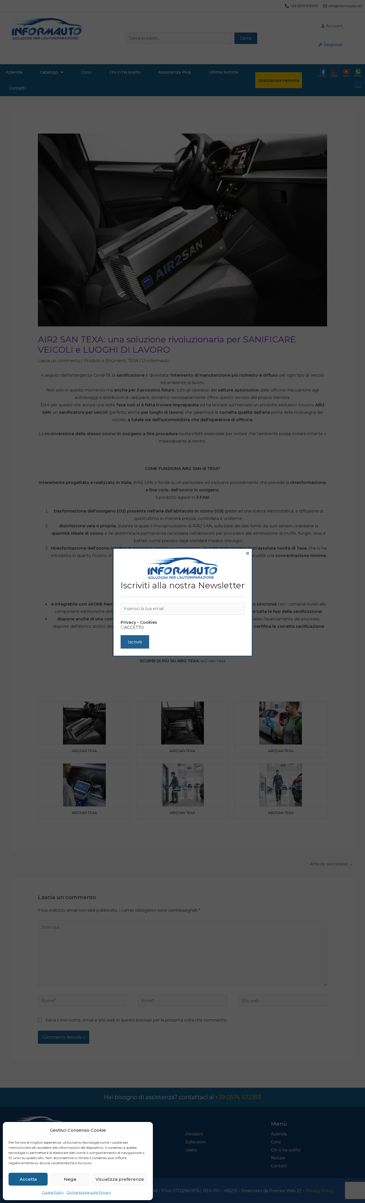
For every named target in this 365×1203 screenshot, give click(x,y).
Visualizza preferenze (120, 1179)
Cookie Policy (53, 1192)
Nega (70, 1179)
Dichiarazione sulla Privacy (89, 1192)
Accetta (28, 1179)
